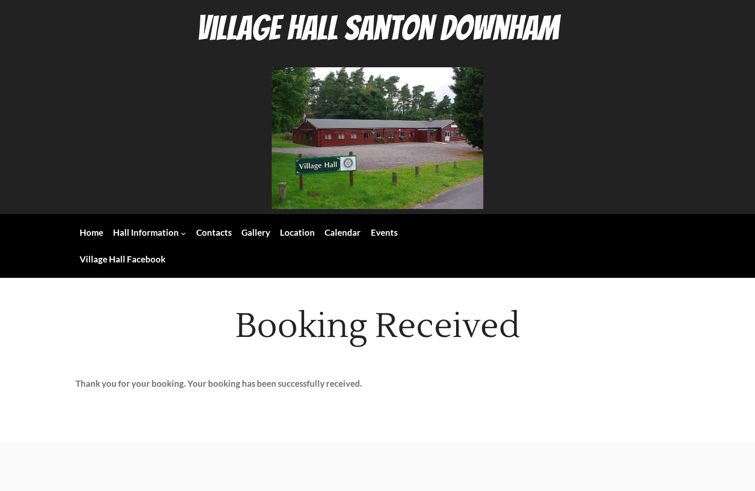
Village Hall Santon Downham (378, 28)
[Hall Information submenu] (183, 232)
